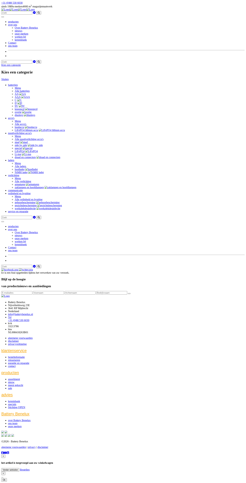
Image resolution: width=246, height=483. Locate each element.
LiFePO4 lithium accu (26, 130)
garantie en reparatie (18, 363)
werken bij (20, 36)
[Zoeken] (38, 13)
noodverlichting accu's (20, 133)
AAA (18, 97)
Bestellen (25, 469)
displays (19, 115)
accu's (11, 118)
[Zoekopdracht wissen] (34, 12)
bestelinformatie (16, 357)
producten (13, 21)
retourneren (14, 360)
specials (12, 404)
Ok (4, 480)
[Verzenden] (129, 293)
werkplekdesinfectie (25, 208)
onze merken (21, 33)
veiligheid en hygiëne (19, 193)
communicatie (15, 190)
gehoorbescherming (25, 202)
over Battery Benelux (19, 420)
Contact (12, 42)
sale (10, 388)
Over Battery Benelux (26, 27)
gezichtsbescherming (26, 205)
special (18, 148)
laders (11, 160)
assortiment (14, 379)
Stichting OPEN (16, 407)
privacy (32, 447)
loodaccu (19, 127)
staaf (17, 142)
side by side (21, 145)
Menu (18, 88)
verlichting (13, 175)
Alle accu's (20, 124)
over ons (12, 24)
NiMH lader (21, 172)
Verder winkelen (10, 470)
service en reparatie (18, 211)
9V (16, 106)
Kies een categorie (11, 65)
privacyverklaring (17, 344)
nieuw (11, 382)
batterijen (13, 85)
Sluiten (5, 79)
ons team (12, 45)
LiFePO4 (20, 151)
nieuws (18, 30)
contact (12, 366)
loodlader (20, 169)
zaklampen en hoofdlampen (29, 187)
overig (18, 112)
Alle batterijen (22, 91)
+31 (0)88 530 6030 (12, 2)
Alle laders (20, 166)
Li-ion (18, 154)
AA (17, 94)
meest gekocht (15, 385)
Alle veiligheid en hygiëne (29, 199)
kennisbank (21, 39)
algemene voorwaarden (20, 338)
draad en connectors (25, 157)
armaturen (20, 184)
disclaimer (13, 341)
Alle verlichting (23, 181)
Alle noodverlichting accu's (29, 139)
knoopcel (19, 109)
